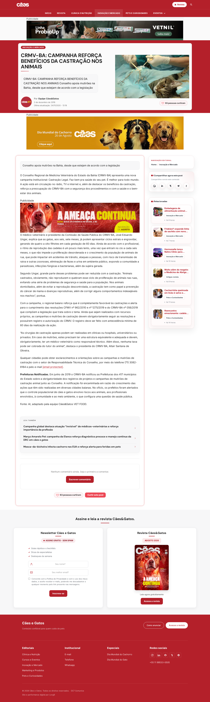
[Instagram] (152, 655)
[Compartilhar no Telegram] (178, 186)
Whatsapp (70, 665)
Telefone (69, 659)
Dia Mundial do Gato (117, 659)
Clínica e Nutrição (31, 654)
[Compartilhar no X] (170, 186)
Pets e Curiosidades (137, 13)
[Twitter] (172, 655)
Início (48, 13)
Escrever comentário (80, 479)
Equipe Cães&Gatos (48, 98)
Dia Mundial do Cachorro (119, 654)
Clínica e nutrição (81, 13)
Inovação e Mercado (109, 13)
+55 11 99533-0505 (160, 662)
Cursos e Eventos (31, 659)
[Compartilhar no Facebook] (186, 186)
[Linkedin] (158, 655)
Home (154, 164)
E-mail (68, 654)
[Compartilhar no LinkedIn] (162, 186)
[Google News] (178, 655)
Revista (61, 13)
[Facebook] (165, 655)
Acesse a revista (152, 601)
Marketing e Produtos (33, 670)
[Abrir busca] (191, 4)
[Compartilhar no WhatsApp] (154, 186)
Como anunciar (154, 625)
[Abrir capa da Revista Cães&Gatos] (152, 567)
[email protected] (53, 366)
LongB (52, 695)
